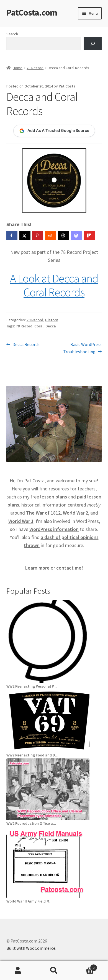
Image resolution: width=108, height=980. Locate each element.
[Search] (93, 43)
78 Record (35, 67)
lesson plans (53, 496)
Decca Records (26, 344)
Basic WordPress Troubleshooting (82, 347)
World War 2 (75, 513)
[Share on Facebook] (11, 235)
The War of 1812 (43, 513)
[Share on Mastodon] (76, 235)
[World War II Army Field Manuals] (54, 862)
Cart (83, 966)
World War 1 (21, 521)
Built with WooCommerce (30, 948)
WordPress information (54, 529)
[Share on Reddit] (50, 235)
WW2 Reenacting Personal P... (31, 686)
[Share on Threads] (63, 235)
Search (12, 33)
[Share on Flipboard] (89, 235)
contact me (68, 568)
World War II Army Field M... (29, 901)
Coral (38, 326)
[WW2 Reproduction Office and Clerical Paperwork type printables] (54, 789)
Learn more (37, 568)
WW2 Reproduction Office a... (31, 823)
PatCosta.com (31, 12)
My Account (18, 970)
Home (17, 67)
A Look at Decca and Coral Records (54, 285)
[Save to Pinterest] (37, 235)
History (51, 319)
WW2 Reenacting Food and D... (32, 755)
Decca (50, 326)
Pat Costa (67, 86)
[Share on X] (24, 235)
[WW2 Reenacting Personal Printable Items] (54, 641)
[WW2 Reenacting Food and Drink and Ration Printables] (54, 721)
